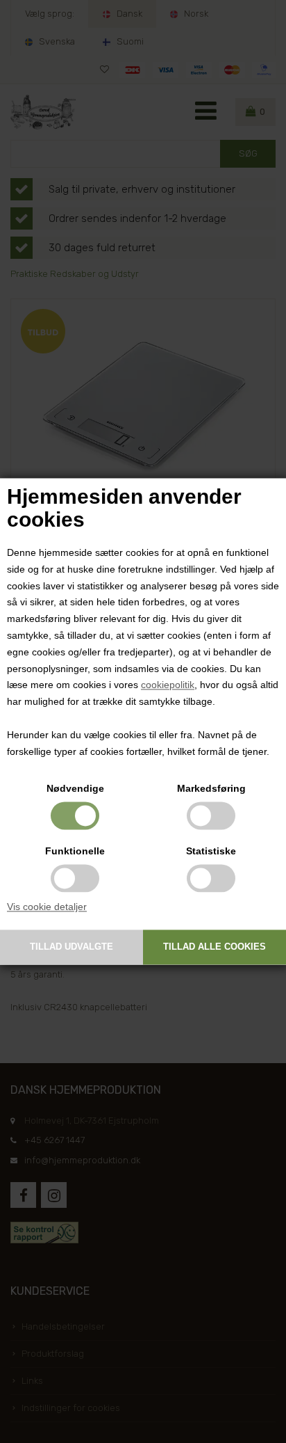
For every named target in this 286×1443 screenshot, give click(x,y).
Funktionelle (75, 851)
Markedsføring (211, 789)
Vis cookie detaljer (47, 907)
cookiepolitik (167, 685)
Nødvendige (75, 789)
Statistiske (211, 851)
